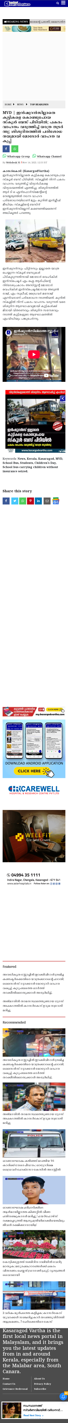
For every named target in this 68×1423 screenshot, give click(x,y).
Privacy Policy (42, 1384)
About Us (39, 1379)
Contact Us (9, 1384)
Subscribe (40, 1389)
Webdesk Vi (13, 162)
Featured (9, 967)
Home (8, 105)
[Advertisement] (34, 67)
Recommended (14, 1023)
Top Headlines (39, 105)
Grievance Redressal (15, 1389)
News (20, 105)
